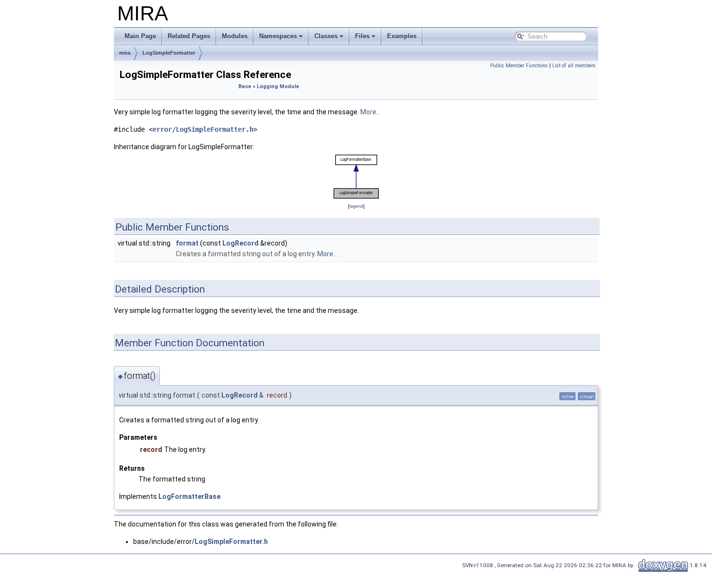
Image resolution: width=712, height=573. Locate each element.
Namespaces (278, 36)
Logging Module (278, 86)
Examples (402, 36)
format (187, 243)
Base (244, 86)
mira (124, 53)
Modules (235, 36)
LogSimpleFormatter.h (231, 541)
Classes (326, 36)
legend (356, 206)
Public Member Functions (519, 65)
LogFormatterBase (189, 496)
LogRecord (240, 243)
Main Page (140, 36)
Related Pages (189, 36)
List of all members (574, 65)
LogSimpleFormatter (168, 53)
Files (362, 36)
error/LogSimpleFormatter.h (203, 129)
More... (370, 112)
